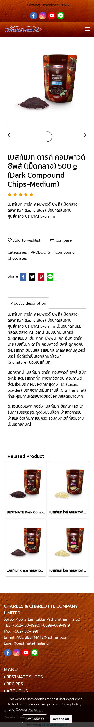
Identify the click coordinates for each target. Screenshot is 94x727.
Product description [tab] (28, 303)
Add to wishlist (26, 240)
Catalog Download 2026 (47, 5)
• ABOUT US (16, 690)
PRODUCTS (41, 252)
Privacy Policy (71, 704)
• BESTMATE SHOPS (23, 676)
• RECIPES (13, 683)
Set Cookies (34, 718)
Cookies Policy (26, 709)
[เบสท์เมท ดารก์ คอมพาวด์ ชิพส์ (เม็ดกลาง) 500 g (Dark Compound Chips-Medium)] (47, 82)
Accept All (61, 718)
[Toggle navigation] (87, 29)
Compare (63, 240)
